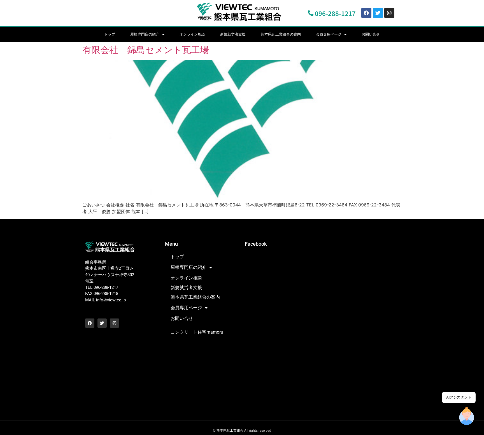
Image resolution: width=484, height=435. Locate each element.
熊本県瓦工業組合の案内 (281, 34)
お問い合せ (371, 34)
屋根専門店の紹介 (144, 34)
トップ (109, 34)
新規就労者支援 (233, 34)
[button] (467, 417)
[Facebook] (366, 13)
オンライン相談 (192, 34)
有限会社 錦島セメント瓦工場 (145, 49)
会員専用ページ (328, 34)
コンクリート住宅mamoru (197, 332)
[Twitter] (378, 13)
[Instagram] (389, 13)
